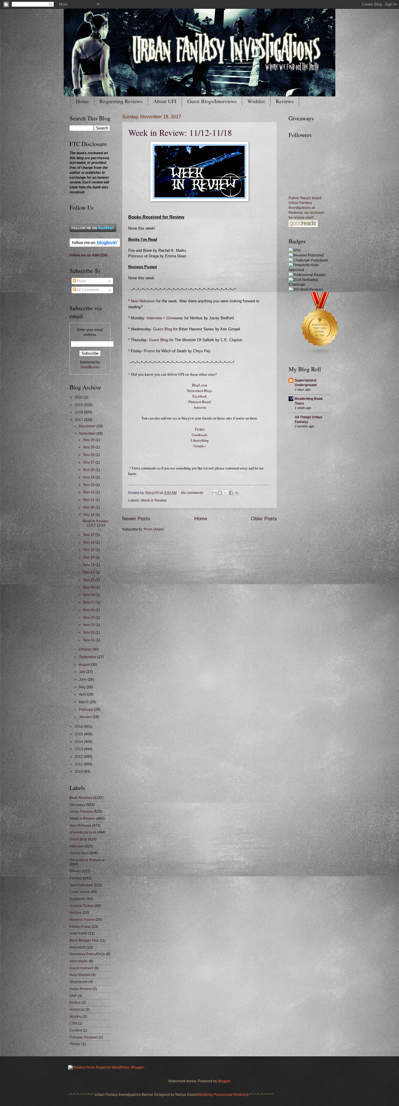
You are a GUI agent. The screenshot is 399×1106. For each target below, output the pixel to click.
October (85, 649)
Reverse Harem (82, 920)
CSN (73, 1023)
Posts (81, 281)
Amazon (199, 407)
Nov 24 (89, 477)
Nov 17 (89, 535)
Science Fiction (82, 906)
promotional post (83, 832)
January (86, 717)
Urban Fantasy (81, 811)
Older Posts (264, 518)
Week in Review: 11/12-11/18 (180, 132)
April (83, 694)
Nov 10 (89, 580)
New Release (80, 826)
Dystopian (78, 899)
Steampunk (79, 982)
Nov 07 (89, 602)
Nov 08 (89, 595)
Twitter (200, 429)
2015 (79, 734)
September (88, 657)
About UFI (164, 101)
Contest (76, 1030)
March (84, 702)
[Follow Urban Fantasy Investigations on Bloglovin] (95, 246)
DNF (73, 996)
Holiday (76, 913)
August (85, 665)
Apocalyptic (79, 961)
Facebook (199, 396)
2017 (79, 420)
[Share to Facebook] (231, 493)
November (87, 433)
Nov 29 (89, 447)
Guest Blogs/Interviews (212, 101)
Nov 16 (89, 542)
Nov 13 (89, 565)
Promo (150, 351)
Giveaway (77, 805)
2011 (79, 764)
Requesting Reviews (121, 101)
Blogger (224, 1081)
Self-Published (81, 885)
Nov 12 (89, 572)
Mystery (76, 1017)
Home (82, 101)
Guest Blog (162, 329)
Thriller (75, 1044)
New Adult (78, 947)
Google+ (199, 445)
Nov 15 (89, 550)
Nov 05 (89, 618)
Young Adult (79, 853)
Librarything (200, 440)
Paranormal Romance (87, 860)
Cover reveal (80, 892)
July (82, 672)
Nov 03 (89, 625)
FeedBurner (90, 367)
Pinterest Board (199, 401)
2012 (79, 757)
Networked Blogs (199, 390)
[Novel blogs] (320, 354)
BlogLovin (199, 385)
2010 (79, 771)
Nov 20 (89, 507)
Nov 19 (89, 515)
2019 (79, 405)
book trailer (78, 933)
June (83, 679)
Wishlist (256, 101)
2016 (79, 726)
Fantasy (76, 878)
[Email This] (214, 493)
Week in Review (153, 500)
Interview (77, 846)
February (86, 710)
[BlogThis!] (220, 493)
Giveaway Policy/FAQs (87, 954)
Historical (77, 1010)
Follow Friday (80, 927)
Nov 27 (89, 462)
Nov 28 (89, 455)
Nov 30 (89, 440)
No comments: (193, 493)
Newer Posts (136, 518)
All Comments (87, 290)
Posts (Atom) (154, 529)
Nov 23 (89, 485)
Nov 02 (89, 632)
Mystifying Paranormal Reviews (222, 1095)
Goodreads (199, 434)
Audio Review (81, 989)
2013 (79, 749)
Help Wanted (80, 975)
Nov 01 (89, 640)
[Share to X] (225, 493)
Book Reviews (81, 798)
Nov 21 (89, 500)
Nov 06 (89, 610)
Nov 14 (89, 557)
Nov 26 (89, 470)
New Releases (143, 301)
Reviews (285, 101)
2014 (79, 742)
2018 (79, 412)
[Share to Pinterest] (237, 493)
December (87, 426)
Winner (75, 871)
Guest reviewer (81, 968)
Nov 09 (89, 587)
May (82, 687)
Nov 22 (89, 492)
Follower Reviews (84, 1037)
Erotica (75, 1003)
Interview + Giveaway (164, 318)
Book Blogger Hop (84, 940)
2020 (79, 397)
